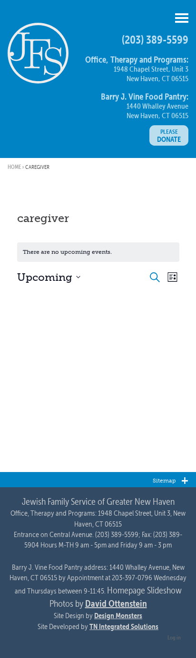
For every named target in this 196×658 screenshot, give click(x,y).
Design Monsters (118, 615)
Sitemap (164, 480)
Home (14, 166)
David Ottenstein (116, 603)
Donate (169, 136)
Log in (174, 637)
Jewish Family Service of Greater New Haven (38, 57)
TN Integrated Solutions (123, 626)
